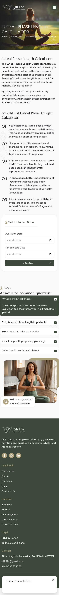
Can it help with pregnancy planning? (23, 341)
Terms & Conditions (13, 542)
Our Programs (10, 514)
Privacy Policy (10, 537)
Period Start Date (15, 247)
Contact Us (8, 491)
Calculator (16, 36)
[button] (54, 7)
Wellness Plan (10, 519)
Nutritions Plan (10, 524)
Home (5, 36)
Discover (7, 481)
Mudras (6, 509)
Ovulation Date (13, 233)
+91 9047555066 (22, 403)
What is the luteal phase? (16, 298)
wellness (7, 504)
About (5, 476)
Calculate (28, 263)
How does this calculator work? (20, 331)
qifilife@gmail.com (13, 561)
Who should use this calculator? (20, 350)
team (5, 486)
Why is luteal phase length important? (24, 322)
